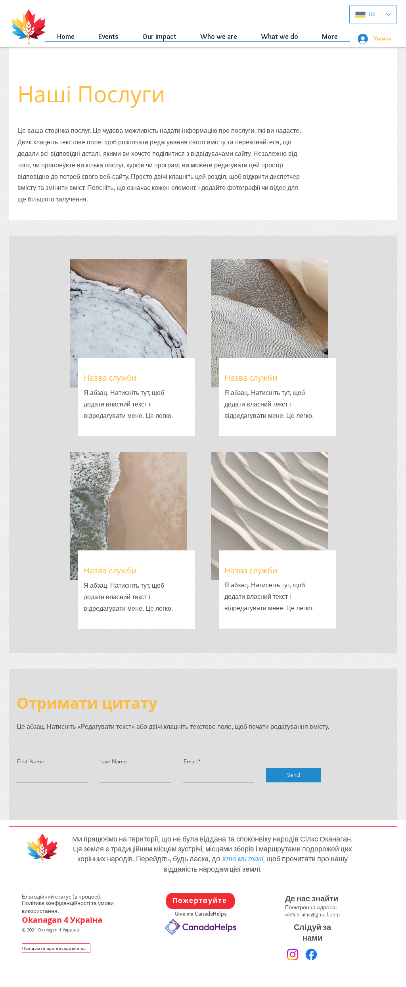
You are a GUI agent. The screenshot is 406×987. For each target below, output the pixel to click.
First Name (30, 761)
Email (190, 761)
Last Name (113, 761)
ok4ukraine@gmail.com (312, 914)
